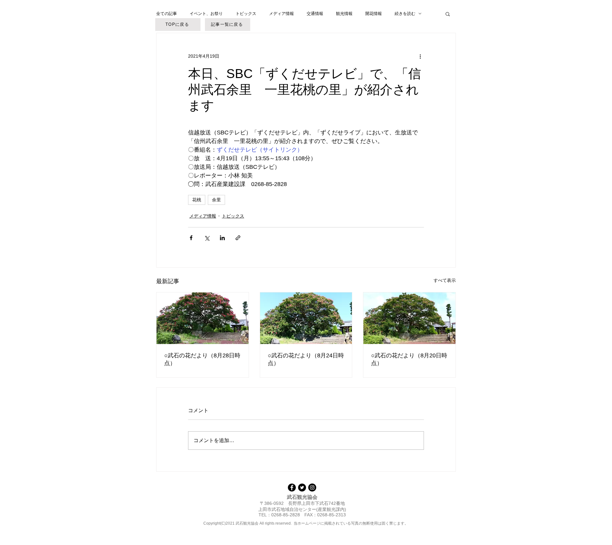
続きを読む (405, 13)
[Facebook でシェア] (191, 238)
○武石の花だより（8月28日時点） (202, 359)
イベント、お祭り (206, 13)
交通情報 (315, 13)
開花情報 (373, 13)
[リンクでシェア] (238, 238)
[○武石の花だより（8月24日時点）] (306, 318)
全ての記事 (166, 13)
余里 (216, 199)
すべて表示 (444, 280)
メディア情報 (281, 13)
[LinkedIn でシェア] (222, 238)
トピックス (246, 13)
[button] (448, 13)
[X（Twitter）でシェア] (207, 238)
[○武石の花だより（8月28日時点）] (203, 318)
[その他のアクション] (420, 56)
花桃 (196, 199)
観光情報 (344, 13)
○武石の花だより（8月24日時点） (306, 359)
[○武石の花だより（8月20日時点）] (409, 318)
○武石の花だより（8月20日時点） (409, 359)
